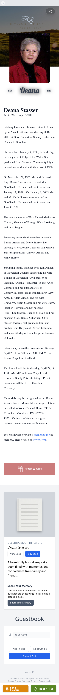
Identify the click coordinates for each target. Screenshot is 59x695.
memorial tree (42, 434)
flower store (39, 439)
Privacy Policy (21, 681)
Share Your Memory (20, 602)
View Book (15, 553)
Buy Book (33, 553)
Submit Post (29, 656)
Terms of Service (38, 681)
